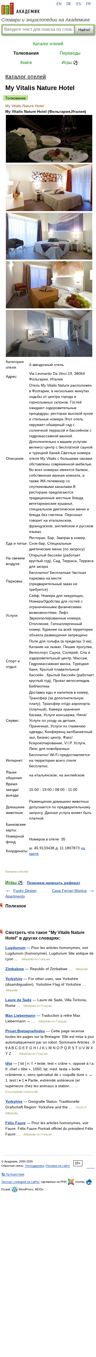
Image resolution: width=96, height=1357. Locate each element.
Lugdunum (15, 947)
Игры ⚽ (70, 62)
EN (59, 4)
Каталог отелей (48, 44)
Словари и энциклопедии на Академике (45, 20)
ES (78, 4)
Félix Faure (15, 1123)
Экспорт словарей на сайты (20, 1181)
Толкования (26, 53)
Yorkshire (13, 979)
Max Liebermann (20, 1015)
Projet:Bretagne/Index (25, 1031)
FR (88, 4)
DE (68, 4)
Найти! (84, 30)
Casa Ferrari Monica (69, 890)
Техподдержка (34, 1165)
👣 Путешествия (12, 1174)
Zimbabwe (14, 969)
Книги (26, 62)
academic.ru (20, 8)
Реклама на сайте (58, 1165)
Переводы (70, 53)
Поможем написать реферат (53, 883)
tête (8, 1063)
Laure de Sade (18, 1000)
